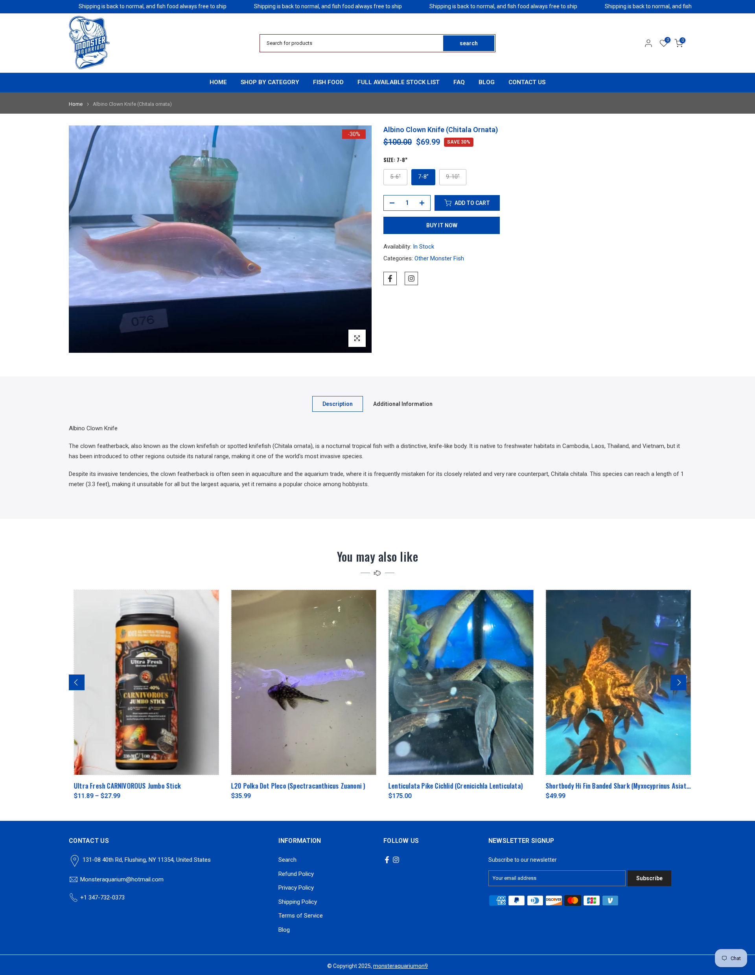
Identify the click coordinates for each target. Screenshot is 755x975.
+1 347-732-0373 (102, 897)
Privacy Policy (296, 887)
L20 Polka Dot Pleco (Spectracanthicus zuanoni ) (293, 786)
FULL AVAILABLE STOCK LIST (398, 82)
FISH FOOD (328, 82)
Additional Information (403, 403)
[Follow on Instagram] (411, 278)
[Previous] (77, 682)
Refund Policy (296, 873)
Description (337, 403)
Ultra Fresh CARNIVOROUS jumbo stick (122, 786)
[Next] (678, 682)
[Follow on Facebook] (390, 278)
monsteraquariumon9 (400, 966)
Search (287, 859)
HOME (218, 82)
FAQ (459, 82)
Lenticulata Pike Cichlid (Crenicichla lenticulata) (450, 786)
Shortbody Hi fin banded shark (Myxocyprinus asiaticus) (618, 786)
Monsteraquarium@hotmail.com (122, 879)
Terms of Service (300, 915)
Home (76, 104)
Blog (284, 929)
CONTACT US (526, 82)
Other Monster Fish (439, 258)
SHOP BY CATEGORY (270, 82)
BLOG (487, 82)
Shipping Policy (297, 901)
